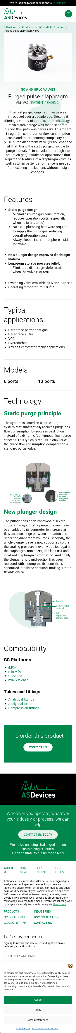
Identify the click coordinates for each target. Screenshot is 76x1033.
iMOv (12, 667)
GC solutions (14, 917)
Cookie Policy (23, 1028)
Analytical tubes (20, 703)
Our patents (42, 870)
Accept (38, 999)
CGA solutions (15, 923)
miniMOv (15, 671)
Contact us (38, 747)
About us (9, 870)
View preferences (38, 1019)
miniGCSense (18, 680)
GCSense (15, 676)
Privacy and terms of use (45, 1028)
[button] (70, 966)
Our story (60, 870)
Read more (59, 904)
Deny (38, 1009)
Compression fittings (23, 708)
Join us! (61, 3)
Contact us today (38, 835)
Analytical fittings (21, 699)
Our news (24, 870)
